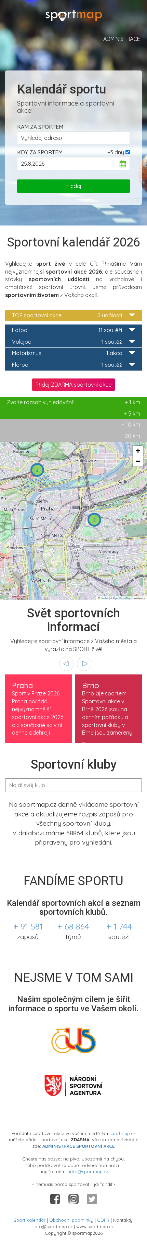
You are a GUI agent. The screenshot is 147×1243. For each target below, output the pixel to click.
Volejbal (67, 341)
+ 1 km (73, 402)
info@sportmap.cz (88, 1171)
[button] (37, 470)
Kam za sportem (40, 126)
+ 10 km (130, 424)
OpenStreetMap (122, 598)
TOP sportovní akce (67, 315)
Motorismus (67, 353)
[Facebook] (56, 1198)
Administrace (121, 38)
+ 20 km (130, 435)
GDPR (103, 1220)
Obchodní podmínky (71, 1220)
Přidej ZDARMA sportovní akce (73, 384)
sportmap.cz (122, 1133)
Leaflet (104, 598)
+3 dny (115, 152)
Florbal (67, 364)
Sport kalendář (29, 1220)
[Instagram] (74, 1198)
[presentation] (66, 664)
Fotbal (67, 330)
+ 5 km (132, 413)
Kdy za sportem (40, 152)
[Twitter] (92, 1198)
